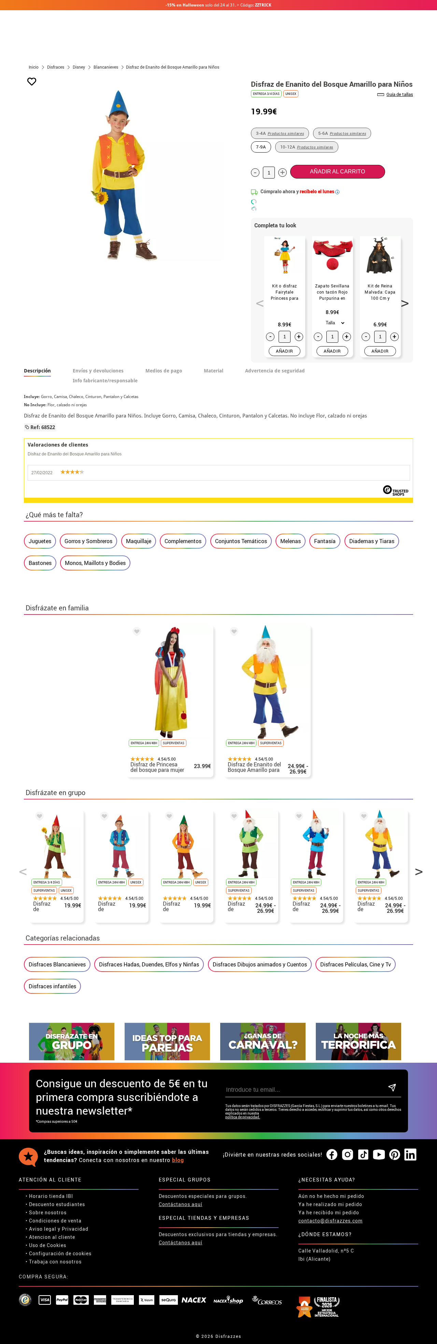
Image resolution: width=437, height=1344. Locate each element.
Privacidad (75, 1229)
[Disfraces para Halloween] (358, 1058)
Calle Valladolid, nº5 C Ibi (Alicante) (326, 1254)
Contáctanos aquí (180, 1204)
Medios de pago (163, 370)
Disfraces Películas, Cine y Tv (355, 964)
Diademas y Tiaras (371, 541)
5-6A (342, 133)
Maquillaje (138, 541)
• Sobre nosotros (46, 1212)
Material (213, 370)
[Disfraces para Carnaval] (263, 1058)
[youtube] (379, 1155)
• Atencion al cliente (50, 1237)
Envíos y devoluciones (98, 370)
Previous (257, 299)
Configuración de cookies (60, 1253)
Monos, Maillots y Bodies (95, 563)
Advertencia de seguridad (275, 370)
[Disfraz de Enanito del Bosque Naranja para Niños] (168, 817)
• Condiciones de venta (54, 1220)
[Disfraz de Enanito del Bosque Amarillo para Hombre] (232, 632)
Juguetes (40, 541)
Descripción (37, 370)
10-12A (306, 147)
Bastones (40, 563)
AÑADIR (284, 351)
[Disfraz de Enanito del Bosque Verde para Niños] (38, 817)
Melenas (290, 541)
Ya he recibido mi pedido (328, 1212)
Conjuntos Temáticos (241, 541)
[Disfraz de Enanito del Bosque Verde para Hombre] (232, 817)
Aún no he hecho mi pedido (331, 1196)
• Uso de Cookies (46, 1245)
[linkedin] (410, 1155)
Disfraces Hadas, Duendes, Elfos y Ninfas (149, 964)
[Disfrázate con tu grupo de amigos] (71, 1058)
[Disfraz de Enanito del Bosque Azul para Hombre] (297, 817)
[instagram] (347, 1155)
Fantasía (325, 541)
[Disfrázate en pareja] (167, 1058)
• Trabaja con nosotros (54, 1261)
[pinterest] (394, 1155)
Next (402, 299)
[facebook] (332, 1155)
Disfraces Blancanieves (57, 964)
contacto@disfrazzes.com (330, 1220)
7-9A (261, 147)
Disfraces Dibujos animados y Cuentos (260, 964)
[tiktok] (363, 1155)
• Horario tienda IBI (49, 1196)
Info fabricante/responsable (105, 380)
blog (178, 1160)
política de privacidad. (242, 1117)
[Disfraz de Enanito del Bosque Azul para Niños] (103, 817)
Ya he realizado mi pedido (330, 1204)
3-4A (280, 133)
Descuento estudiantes (57, 1204)
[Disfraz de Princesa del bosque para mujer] (135, 632)
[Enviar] (392, 1088)
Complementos (183, 541)
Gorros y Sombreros (88, 541)
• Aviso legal (41, 1229)
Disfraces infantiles (52, 986)
